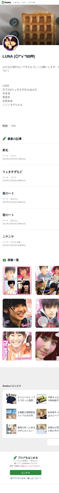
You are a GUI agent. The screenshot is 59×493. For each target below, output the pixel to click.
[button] (25, 472)
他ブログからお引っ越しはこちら (24, 478)
